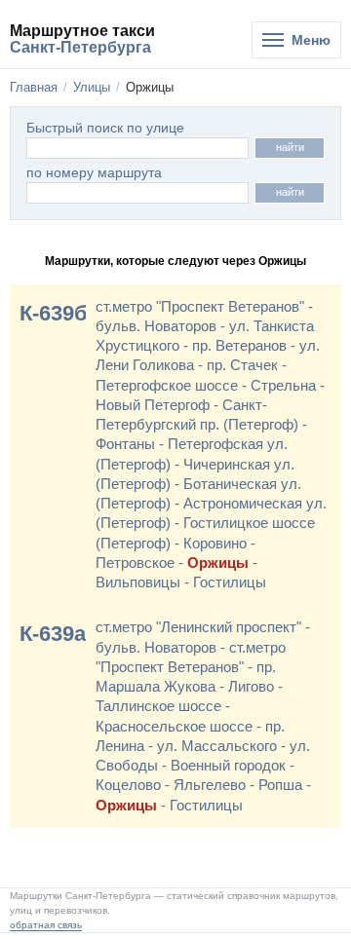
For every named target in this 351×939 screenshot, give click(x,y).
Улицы (91, 87)
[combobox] (137, 193)
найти (290, 147)
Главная (34, 87)
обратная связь (46, 925)
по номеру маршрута (94, 173)
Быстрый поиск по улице (105, 128)
